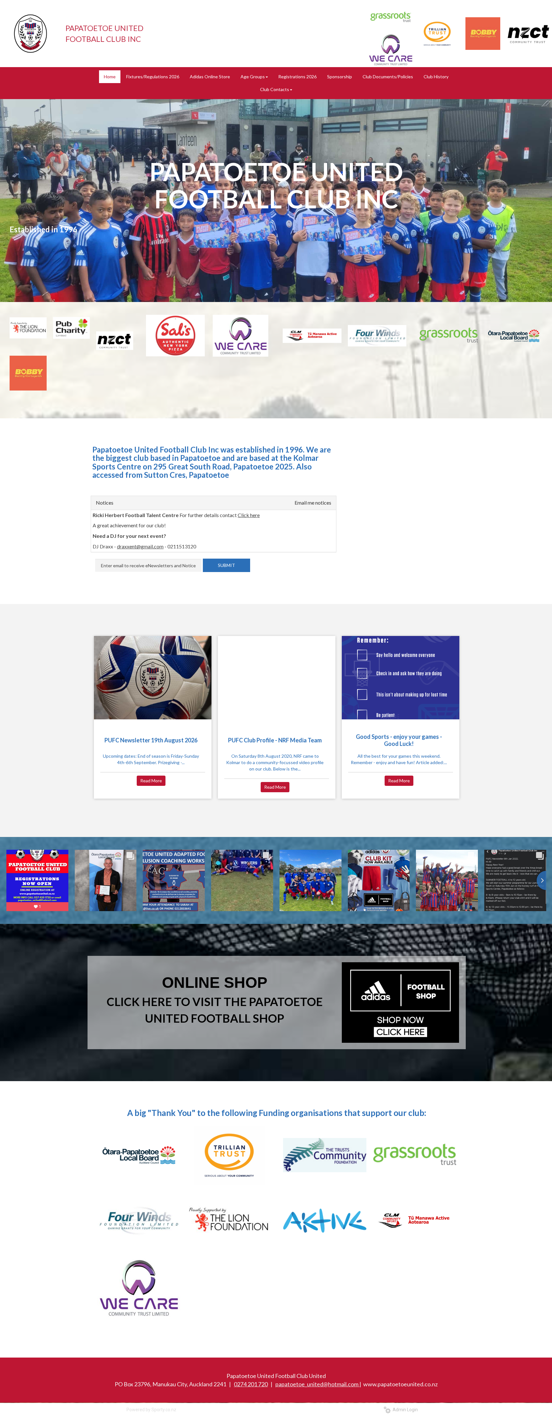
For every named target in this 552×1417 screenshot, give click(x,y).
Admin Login (404, 1409)
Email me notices (313, 502)
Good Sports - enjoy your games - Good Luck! (399, 740)
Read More (151, 780)
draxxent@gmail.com (140, 546)
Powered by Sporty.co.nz (151, 1409)
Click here (249, 515)
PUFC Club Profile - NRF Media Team (275, 740)
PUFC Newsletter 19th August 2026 (150, 740)
